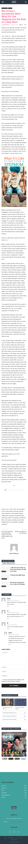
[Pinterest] (18, 832)
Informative (4, 578)
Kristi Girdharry (6, 24)
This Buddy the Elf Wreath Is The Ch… (10, 712)
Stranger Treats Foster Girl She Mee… (10, 719)
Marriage (15, 5)
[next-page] (5, 590)
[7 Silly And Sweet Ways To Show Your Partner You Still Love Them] (5, 569)
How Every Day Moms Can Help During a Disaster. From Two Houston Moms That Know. (7, 535)
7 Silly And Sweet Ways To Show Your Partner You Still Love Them (18, 569)
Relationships (8, 5)
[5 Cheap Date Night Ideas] (5, 577)
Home (3, 5)
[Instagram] (14, 832)
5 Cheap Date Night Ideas (17, 575)
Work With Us (11, 837)
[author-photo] (14, 551)
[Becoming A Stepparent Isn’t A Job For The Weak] (5, 584)
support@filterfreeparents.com (17, 821)
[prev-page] (3, 590)
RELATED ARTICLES (8, 561)
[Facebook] (9, 832)
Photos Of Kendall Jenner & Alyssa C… (10, 716)
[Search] (26, 2)
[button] (2, 2)
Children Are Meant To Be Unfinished (20, 532)
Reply (8, 606)
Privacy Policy (14, 839)
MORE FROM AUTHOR (8, 563)
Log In (5, 837)
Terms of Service (19, 837)
